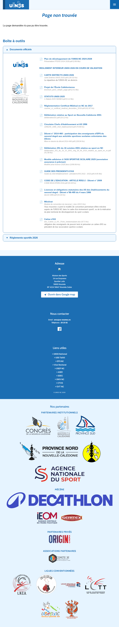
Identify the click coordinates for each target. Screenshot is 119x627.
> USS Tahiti (59, 357)
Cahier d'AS (50, 219)
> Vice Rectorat (59, 365)
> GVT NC (59, 386)
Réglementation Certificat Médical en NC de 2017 (68, 106)
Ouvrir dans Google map (59, 294)
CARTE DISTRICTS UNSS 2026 (59, 75)
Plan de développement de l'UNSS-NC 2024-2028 (68, 59)
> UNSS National (59, 354)
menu (114, 4)
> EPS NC (59, 361)
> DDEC (59, 376)
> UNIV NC (59, 379)
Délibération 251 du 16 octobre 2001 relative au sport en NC (73, 148)
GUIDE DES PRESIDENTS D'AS (59, 171)
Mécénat (48, 201)
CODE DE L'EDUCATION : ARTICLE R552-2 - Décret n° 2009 (73, 180)
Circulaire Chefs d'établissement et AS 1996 (65, 124)
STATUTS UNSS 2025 (54, 96)
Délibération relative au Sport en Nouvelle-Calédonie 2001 (72, 115)
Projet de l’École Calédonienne (59, 87)
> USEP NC (59, 368)
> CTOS (59, 383)
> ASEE (59, 372)
